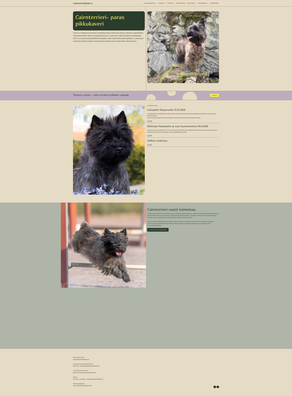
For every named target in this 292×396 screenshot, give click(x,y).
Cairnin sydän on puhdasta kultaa (158, 229)
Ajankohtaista (180, 3)
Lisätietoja (214, 95)
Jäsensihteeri (214, 3)
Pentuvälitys (191, 3)
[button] (150, 3)
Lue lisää (149, 121)
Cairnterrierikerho (149, 3)
